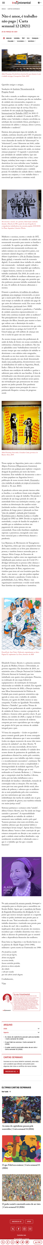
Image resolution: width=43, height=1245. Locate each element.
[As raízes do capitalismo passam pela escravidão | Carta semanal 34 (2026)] (21, 1109)
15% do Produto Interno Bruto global (21, 258)
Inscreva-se (17, 1221)
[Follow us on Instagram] (24, 1229)
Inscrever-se (10, 1071)
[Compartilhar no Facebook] (8, 1242)
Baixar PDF (37, 1242)
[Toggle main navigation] (3, 3)
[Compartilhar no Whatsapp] (13, 1242)
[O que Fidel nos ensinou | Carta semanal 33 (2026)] (21, 1148)
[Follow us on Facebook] (19, 1229)
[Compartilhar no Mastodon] (27, 1242)
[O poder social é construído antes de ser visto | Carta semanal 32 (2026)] (21, 1187)
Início (4, 9)
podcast (18, 469)
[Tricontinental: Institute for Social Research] (21, 2)
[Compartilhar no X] (3, 1242)
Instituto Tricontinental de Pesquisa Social (18, 91)
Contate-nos (21, 1235)
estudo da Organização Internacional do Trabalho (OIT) (18, 112)
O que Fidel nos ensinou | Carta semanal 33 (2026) (20, 1043)
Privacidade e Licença (21, 1239)
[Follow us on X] (13, 1229)
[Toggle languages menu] (40, 3)
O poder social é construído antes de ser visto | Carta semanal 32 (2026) (21, 1048)
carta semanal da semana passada (18, 903)
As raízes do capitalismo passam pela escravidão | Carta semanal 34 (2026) (22, 1038)
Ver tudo (5, 1092)
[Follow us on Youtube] (30, 1229)
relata (10, 332)
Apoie (29, 1221)
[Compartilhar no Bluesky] (17, 1242)
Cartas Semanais (14, 9)
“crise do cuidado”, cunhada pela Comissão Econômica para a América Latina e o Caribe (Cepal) (20, 516)
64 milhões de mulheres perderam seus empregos (20, 294)
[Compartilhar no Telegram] (22, 1242)
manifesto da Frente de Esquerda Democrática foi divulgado (21, 911)
